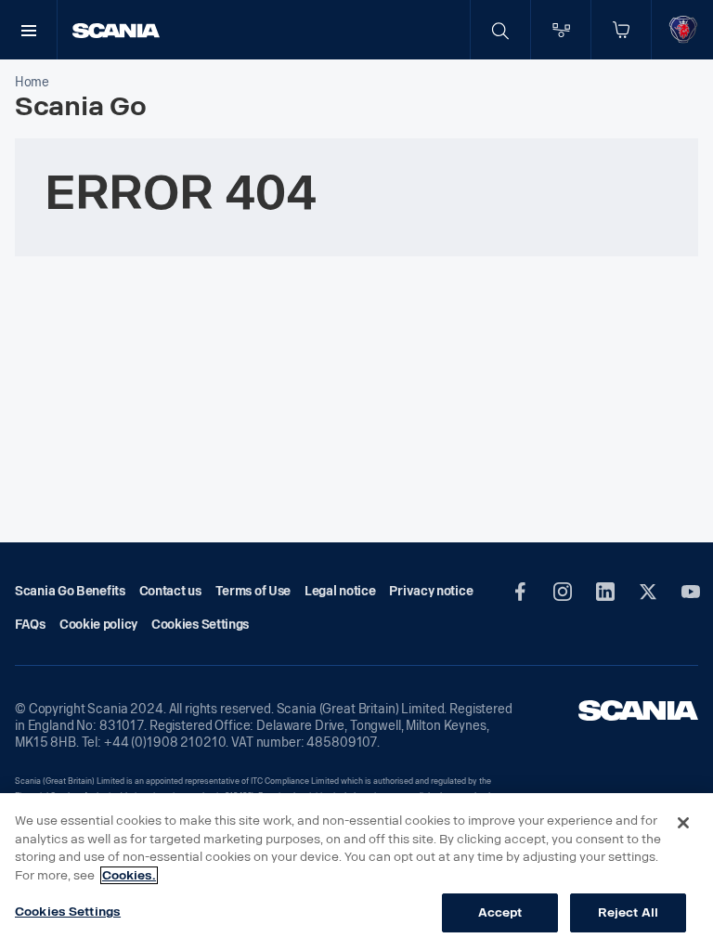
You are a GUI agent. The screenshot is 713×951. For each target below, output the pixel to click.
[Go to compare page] (560, 29)
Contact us (170, 591)
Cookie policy (98, 624)
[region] (356, 872)
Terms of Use (253, 591)
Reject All (628, 912)
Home (32, 82)
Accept (500, 912)
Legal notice (340, 591)
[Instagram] (562, 591)
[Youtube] (690, 591)
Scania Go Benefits (70, 591)
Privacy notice (431, 591)
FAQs (30, 624)
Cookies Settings (68, 911)
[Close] (683, 822)
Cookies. (129, 875)
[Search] (500, 29)
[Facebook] (520, 591)
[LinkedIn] (605, 591)
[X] (648, 591)
